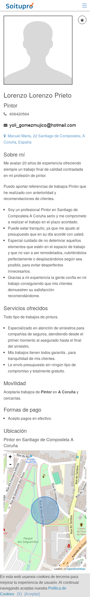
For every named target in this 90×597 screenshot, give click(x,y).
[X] (19, 594)
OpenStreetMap (76, 569)
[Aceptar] (32, 594)
